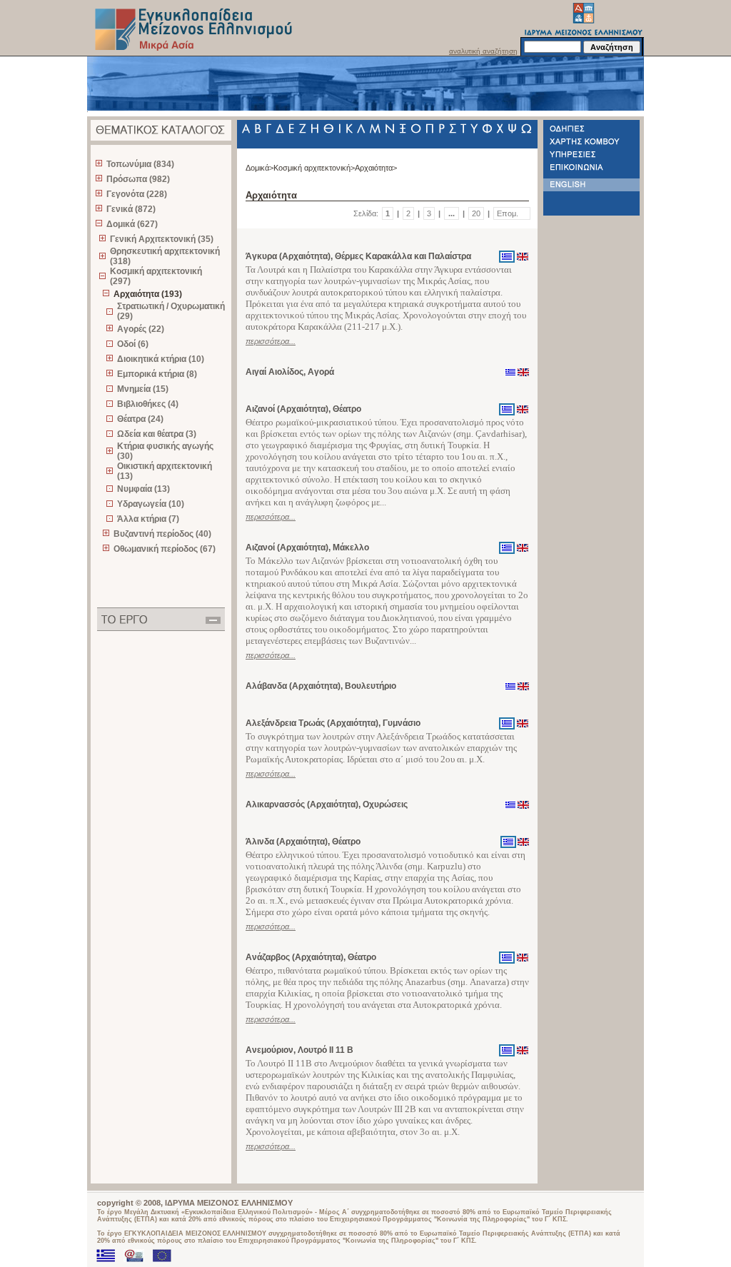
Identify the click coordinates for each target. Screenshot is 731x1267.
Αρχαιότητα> (376, 167)
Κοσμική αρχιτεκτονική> (314, 167)
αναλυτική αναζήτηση (483, 51)
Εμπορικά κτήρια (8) (157, 374)
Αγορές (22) (140, 329)
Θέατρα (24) (140, 419)
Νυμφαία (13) (143, 489)
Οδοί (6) (132, 344)
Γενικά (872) (131, 209)
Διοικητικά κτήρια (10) (160, 359)
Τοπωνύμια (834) (140, 164)
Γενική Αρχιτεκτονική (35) (161, 239)
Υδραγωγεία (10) (150, 504)
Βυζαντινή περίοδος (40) (162, 534)
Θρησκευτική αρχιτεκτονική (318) (165, 256)
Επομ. (507, 213)
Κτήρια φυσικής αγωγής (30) (165, 451)
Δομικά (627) (132, 224)
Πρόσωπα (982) (138, 179)
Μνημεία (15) (142, 389)
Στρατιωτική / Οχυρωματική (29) (171, 311)
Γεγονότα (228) (136, 194)
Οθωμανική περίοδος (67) (165, 549)
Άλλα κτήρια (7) (148, 519)
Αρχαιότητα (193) (148, 294)
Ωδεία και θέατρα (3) (156, 434)
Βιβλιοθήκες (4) (147, 404)
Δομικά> (259, 167)
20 (476, 213)
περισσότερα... (271, 341)
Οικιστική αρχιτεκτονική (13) (164, 471)
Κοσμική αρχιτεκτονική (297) (156, 276)
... (451, 213)
